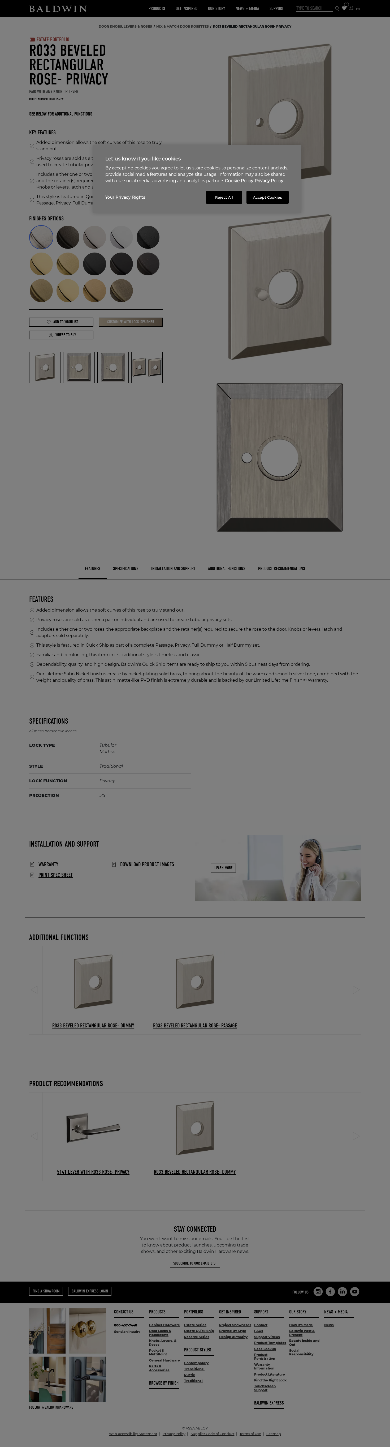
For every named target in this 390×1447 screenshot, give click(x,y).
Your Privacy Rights (125, 197)
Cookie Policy (239, 180)
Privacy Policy (269, 180)
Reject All (224, 197)
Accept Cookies (267, 197)
